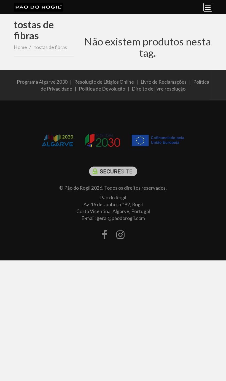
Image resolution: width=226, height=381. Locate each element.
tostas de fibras (34, 30)
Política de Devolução (102, 89)
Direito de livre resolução (158, 89)
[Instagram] (120, 235)
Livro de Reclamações (164, 82)
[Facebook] (104, 235)
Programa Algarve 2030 (42, 82)
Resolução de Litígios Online (104, 82)
